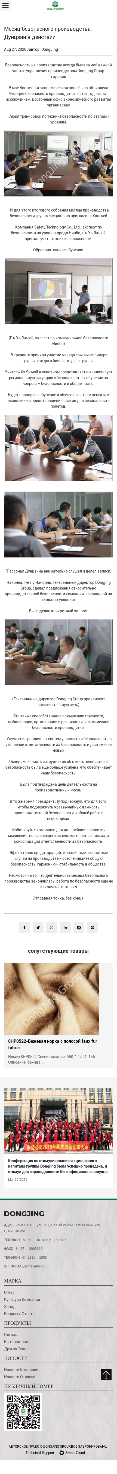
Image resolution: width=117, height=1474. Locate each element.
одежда (11, 1334)
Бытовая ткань (18, 1342)
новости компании (21, 1370)
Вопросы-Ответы (19, 1314)
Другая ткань (16, 1349)
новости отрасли (19, 1377)
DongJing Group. (57, 1446)
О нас (9, 1292)
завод (10, 1306)
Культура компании (22, 1299)
